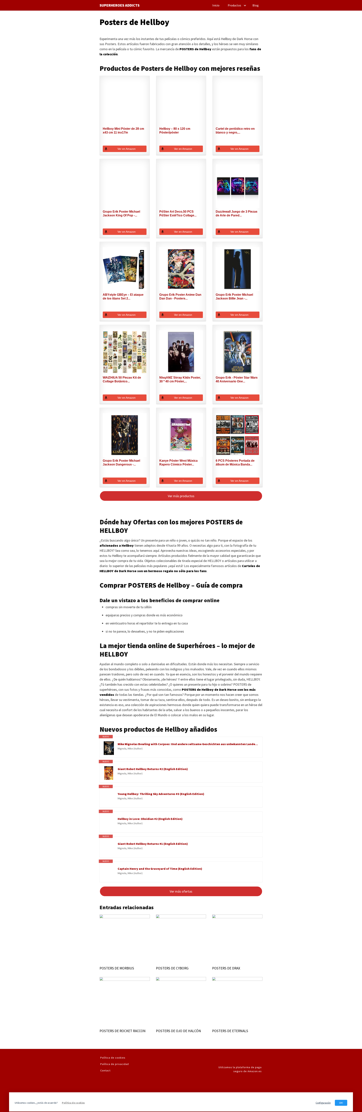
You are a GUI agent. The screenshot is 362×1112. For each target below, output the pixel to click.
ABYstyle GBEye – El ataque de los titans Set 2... (123, 296)
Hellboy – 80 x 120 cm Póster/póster (174, 130)
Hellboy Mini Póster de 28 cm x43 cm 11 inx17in (123, 130)
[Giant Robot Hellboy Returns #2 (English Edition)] (109, 773)
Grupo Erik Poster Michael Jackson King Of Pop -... (121, 213)
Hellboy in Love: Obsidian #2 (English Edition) (150, 819)
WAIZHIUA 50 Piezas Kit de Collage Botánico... (122, 379)
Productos (234, 5)
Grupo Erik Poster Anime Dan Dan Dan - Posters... (180, 296)
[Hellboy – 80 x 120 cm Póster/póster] (181, 103)
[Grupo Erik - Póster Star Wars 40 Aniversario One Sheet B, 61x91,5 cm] (237, 352)
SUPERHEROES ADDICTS (120, 5)
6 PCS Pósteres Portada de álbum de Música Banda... (235, 462)
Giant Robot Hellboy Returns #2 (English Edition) (153, 769)
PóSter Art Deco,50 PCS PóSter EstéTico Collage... (177, 213)
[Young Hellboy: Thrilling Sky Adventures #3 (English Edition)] (109, 798)
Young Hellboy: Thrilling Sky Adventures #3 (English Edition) (161, 794)
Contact (105, 1070)
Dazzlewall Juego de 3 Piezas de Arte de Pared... (236, 213)
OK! (341, 1102)
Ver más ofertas (181, 891)
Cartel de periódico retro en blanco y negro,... (235, 130)
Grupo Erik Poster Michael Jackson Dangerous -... (121, 462)
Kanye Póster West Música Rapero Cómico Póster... (178, 462)
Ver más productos (181, 496)
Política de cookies (112, 1057)
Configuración (323, 1102)
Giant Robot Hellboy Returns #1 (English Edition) (153, 844)
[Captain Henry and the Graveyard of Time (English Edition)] (109, 872)
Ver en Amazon (126, 148)
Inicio (215, 5)
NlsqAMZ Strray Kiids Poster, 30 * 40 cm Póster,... (180, 379)
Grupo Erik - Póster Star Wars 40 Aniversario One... (237, 379)
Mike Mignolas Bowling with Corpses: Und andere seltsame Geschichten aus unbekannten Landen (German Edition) (188, 744)
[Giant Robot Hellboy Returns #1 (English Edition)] (109, 847)
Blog (255, 5)
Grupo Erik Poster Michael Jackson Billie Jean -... (234, 296)
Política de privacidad (114, 1064)
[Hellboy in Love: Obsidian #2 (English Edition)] (109, 822)
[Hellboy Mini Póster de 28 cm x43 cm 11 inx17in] (124, 103)
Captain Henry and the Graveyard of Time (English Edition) (160, 868)
